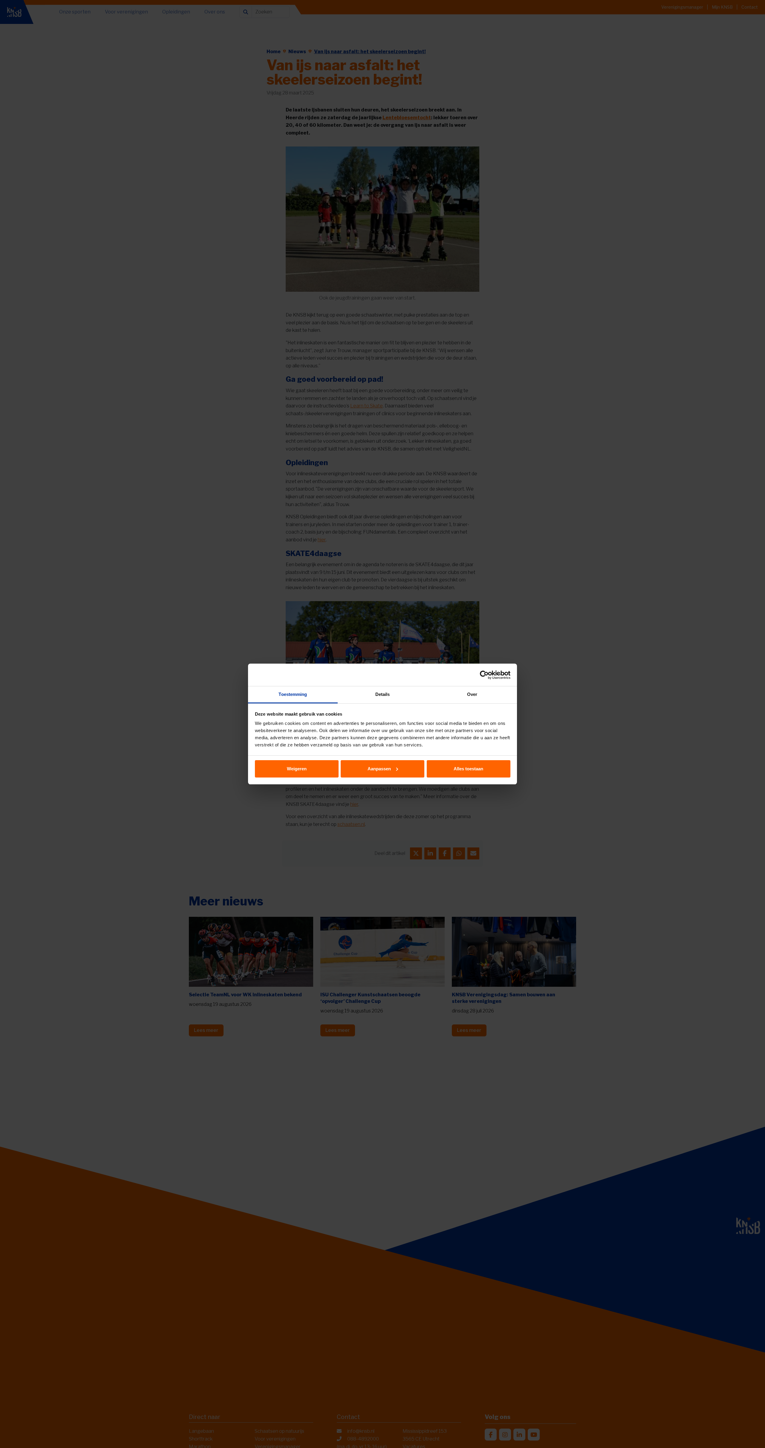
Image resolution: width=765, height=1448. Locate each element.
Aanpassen (379, 768)
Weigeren (297, 768)
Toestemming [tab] (293, 694)
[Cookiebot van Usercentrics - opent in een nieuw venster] (484, 674)
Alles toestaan (468, 768)
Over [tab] (472, 694)
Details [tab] (382, 694)
